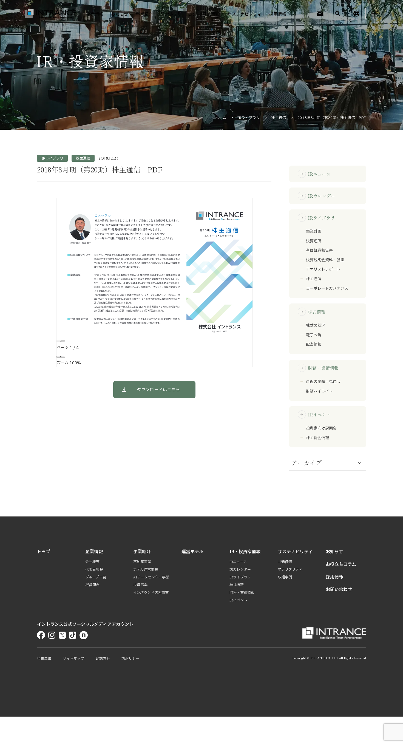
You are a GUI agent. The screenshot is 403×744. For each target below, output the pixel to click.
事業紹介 (144, 14)
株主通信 (278, 118)
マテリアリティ (290, 569)
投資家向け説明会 (321, 428)
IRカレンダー (317, 195)
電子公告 (313, 335)
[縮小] (58, 356)
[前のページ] (58, 341)
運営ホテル (171, 14)
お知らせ (119, 14)
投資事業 (140, 585)
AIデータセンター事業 (151, 577)
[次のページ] (63, 341)
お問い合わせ (339, 589)
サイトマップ (73, 658)
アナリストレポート (323, 269)
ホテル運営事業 (145, 569)
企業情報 (95, 14)
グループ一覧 (95, 577)
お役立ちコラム (341, 564)
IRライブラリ (248, 118)
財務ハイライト (319, 391)
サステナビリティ (244, 14)
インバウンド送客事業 (151, 592)
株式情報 (312, 311)
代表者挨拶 (94, 569)
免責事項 (44, 658)
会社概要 (92, 562)
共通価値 (285, 562)
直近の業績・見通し (323, 382)
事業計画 (313, 231)
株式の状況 (315, 325)
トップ (43, 552)
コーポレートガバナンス (327, 288)
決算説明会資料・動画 (325, 260)
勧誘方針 (103, 658)
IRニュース (315, 174)
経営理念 (92, 585)
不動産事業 (142, 562)
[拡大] (63, 356)
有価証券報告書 (319, 250)
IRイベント (315, 414)
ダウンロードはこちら (158, 390)
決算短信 (313, 241)
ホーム (220, 118)
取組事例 (285, 577)
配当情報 (313, 344)
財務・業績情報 (319, 368)
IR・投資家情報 (204, 14)
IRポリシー (130, 658)
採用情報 (277, 14)
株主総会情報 (317, 438)
